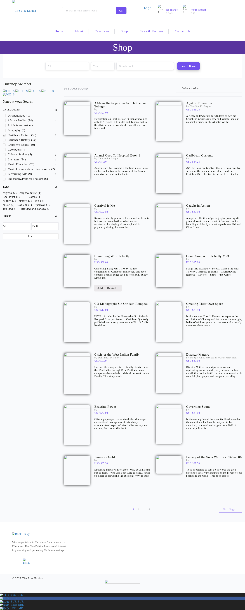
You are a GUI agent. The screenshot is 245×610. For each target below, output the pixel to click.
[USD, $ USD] (21, 90)
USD (16, 598)
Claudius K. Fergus (200, 106)
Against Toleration (199, 103)
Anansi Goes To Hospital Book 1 (117, 155)
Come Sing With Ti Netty (112, 256)
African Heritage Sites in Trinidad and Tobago (120, 105)
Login (147, 7)
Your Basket (198, 9)
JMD (16, 608)
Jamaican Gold (104, 457)
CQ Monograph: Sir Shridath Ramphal (121, 303)
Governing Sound (198, 406)
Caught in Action (198, 205)
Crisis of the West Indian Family (117, 354)
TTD (16, 594)
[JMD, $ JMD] (9, 94)
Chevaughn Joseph (108, 158)
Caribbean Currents (199, 155)
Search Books (188, 66)
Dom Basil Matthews (109, 357)
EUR (16, 601)
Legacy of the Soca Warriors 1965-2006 (214, 457)
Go (121, 10)
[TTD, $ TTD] (9, 90)
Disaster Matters (197, 354)
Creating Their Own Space (204, 303)
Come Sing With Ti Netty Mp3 (207, 256)
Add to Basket (107, 288)
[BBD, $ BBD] (47, 90)
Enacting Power (105, 406)
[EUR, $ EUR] (35, 90)
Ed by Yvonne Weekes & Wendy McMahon (213, 357)
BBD (16, 604)
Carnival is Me (104, 205)
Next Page (229, 509)
